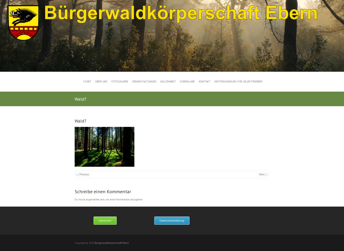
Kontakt (205, 81)
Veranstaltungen (144, 81)
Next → (263, 174)
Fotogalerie (119, 81)
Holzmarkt (168, 81)
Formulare (187, 81)
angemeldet (92, 199)
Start (87, 81)
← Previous (82, 174)
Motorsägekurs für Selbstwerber (238, 81)
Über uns (101, 81)
